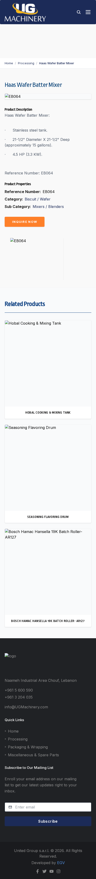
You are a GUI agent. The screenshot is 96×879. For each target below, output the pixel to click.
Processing (26, 63)
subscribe (48, 821)
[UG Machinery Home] (25, 12)
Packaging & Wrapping (26, 747)
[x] (44, 871)
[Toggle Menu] (88, 12)
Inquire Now (24, 222)
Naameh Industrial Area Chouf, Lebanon (41, 680)
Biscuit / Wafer (38, 199)
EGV (61, 862)
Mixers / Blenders (48, 206)
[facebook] (37, 871)
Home (9, 63)
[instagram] (58, 871)
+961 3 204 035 (19, 697)
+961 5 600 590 (19, 690)
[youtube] (51, 871)
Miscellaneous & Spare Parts (32, 755)
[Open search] (78, 12)
